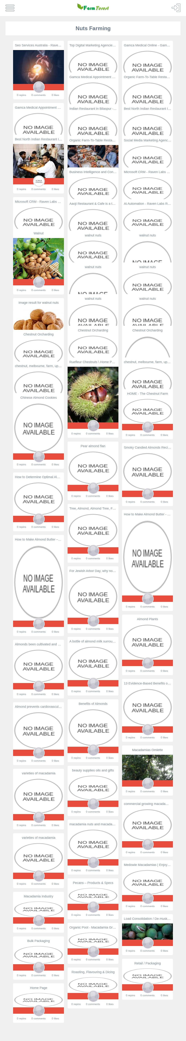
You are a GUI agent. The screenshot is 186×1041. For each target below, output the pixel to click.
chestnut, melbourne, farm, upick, (148, 362)
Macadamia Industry (38, 896)
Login (176, 7)
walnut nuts (93, 235)
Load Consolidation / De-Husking (148, 919)
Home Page (38, 988)
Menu (10, 8)
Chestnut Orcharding (93, 330)
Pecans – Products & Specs (93, 883)
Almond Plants (147, 619)
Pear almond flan (93, 446)
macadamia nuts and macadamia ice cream (101, 824)
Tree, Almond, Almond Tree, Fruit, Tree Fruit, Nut (104, 508)
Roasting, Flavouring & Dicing (93, 972)
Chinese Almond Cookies (38, 397)
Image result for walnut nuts (39, 302)
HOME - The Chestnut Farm (147, 393)
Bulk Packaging (38, 941)
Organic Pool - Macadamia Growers (95, 927)
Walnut (39, 233)
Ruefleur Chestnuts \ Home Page (93, 362)
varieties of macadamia (38, 773)
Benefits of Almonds (93, 704)
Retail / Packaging (147, 963)
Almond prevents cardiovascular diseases (45, 706)
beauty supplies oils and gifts (93, 770)
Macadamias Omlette (147, 750)
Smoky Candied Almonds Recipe (147, 447)
